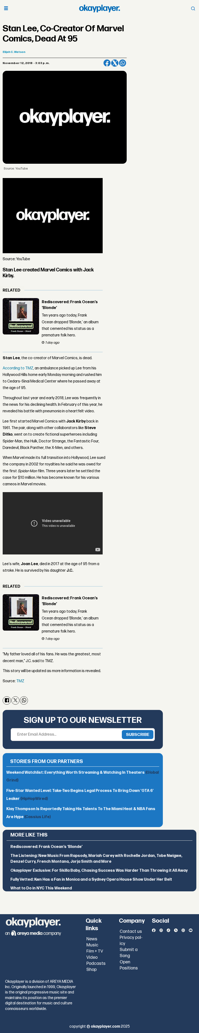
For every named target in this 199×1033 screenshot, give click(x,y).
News (91, 939)
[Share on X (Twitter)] (114, 63)
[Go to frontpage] (99, 8)
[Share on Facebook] (107, 63)
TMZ (20, 681)
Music (92, 945)
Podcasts (96, 963)
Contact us (131, 931)
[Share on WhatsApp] (122, 63)
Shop (91, 969)
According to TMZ (18, 368)
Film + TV (94, 951)
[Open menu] (6, 8)
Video (92, 957)
